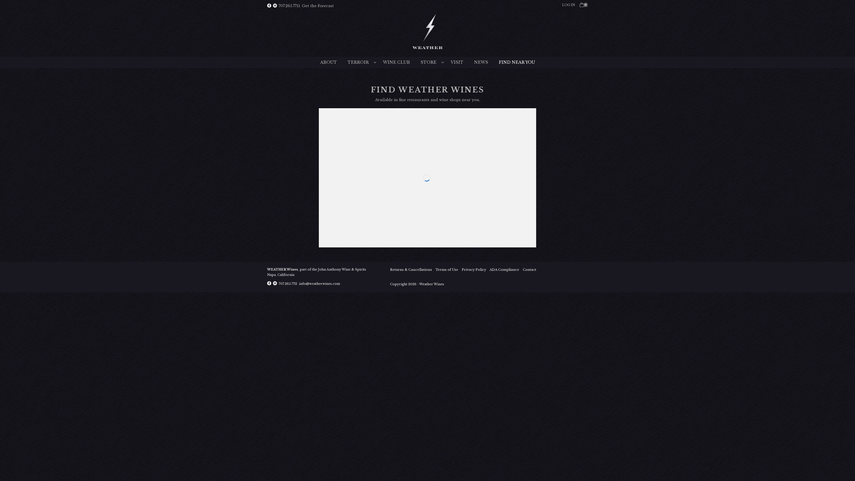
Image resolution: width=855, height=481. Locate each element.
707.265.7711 (289, 6)
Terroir (358, 62)
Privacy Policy (474, 270)
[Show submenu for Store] (442, 62)
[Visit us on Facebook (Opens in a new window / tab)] (269, 6)
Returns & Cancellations (411, 270)
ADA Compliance (504, 270)
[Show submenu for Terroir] (375, 62)
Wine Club (396, 62)
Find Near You (517, 62)
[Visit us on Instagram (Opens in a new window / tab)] (275, 6)
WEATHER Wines (282, 269)
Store (428, 62)
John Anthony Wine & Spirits (342, 269)
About (328, 62)
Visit (457, 62)
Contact (529, 270)
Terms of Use (447, 270)
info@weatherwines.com (319, 284)
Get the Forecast (318, 6)
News (481, 62)
